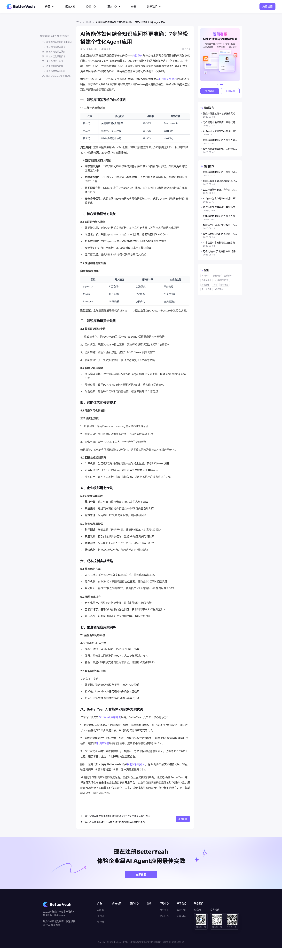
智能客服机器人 (136, 764)
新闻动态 (181, 916)
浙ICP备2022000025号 (174, 942)
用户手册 (164, 910)
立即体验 (141, 874)
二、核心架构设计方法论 (53, 46)
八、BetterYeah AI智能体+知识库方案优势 (57, 76)
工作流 (100, 916)
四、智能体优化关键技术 (53, 56)
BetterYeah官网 (121, 942)
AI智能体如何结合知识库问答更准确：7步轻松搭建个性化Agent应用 (56, 36)
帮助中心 (111, 6)
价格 (133, 6)
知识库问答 (102, 743)
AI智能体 (138, 55)
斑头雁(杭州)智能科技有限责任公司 (145, 942)
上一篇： (84, 816)
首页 (78, 22)
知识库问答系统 (168, 79)
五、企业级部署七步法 (52, 61)
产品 (47, 6)
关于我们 (152, 6)
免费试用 (267, 6)
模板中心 (91, 6)
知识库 (100, 922)
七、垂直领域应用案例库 (53, 71)
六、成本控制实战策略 (52, 66)
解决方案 (70, 6)
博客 (88, 22)
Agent (100, 910)
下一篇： (84, 821)
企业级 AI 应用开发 (110, 717)
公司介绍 (181, 910)
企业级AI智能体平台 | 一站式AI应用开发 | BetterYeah (59, 913)
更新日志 (164, 916)
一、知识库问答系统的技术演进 (57, 41)
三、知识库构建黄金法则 (53, 51)
